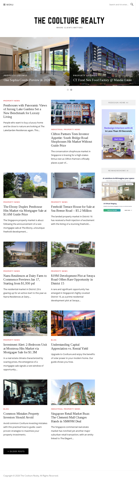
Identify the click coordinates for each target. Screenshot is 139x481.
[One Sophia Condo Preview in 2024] (35, 61)
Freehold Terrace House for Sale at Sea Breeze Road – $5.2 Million (73, 208)
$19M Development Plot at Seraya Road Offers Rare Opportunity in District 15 (73, 279)
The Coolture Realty (69, 20)
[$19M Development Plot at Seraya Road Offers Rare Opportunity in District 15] (73, 254)
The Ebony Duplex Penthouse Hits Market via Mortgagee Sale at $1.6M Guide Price (24, 210)
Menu (10, 4)
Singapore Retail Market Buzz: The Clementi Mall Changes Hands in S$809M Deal (70, 417)
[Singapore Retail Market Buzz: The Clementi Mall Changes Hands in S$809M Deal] (73, 391)
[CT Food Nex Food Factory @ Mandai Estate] (104, 61)
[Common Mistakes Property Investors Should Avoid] (25, 391)
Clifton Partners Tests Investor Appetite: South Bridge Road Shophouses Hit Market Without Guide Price (71, 139)
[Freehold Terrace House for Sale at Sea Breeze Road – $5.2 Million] (73, 185)
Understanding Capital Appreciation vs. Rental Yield (69, 346)
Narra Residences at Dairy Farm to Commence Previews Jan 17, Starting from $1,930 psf (25, 279)
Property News (11, 101)
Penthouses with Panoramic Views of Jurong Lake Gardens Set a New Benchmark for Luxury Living (25, 111)
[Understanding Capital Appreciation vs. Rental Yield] (73, 323)
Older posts (17, 451)
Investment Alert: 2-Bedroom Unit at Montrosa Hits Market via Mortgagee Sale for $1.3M (25, 348)
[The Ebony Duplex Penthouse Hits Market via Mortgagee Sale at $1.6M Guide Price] (25, 185)
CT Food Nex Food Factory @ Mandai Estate (102, 80)
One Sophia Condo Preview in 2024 (27, 80)
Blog (53, 340)
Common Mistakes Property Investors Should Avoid (21, 415)
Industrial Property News (65, 129)
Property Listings (15, 75)
